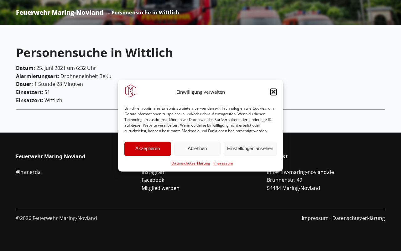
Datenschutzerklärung (190, 163)
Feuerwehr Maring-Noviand (59, 12)
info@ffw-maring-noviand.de (300, 172)
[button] (273, 92)
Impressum (223, 163)
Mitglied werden (161, 188)
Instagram (154, 172)
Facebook (153, 179)
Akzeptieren (147, 148)
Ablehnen (197, 148)
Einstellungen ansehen (250, 148)
